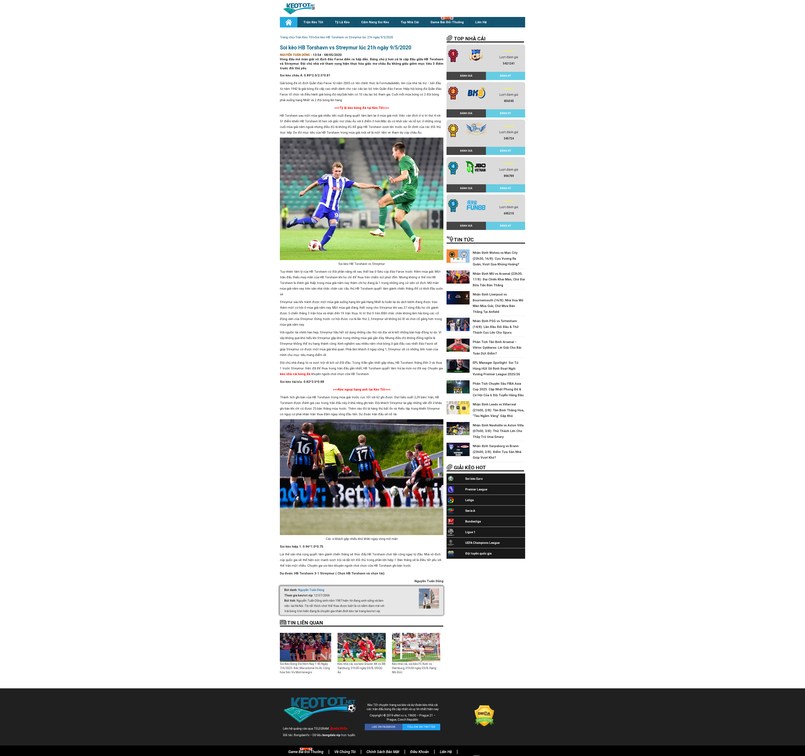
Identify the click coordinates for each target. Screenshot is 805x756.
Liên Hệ (481, 22)
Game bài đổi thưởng (447, 22)
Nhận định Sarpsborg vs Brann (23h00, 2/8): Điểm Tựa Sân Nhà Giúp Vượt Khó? (497, 451)
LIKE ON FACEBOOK (383, 726)
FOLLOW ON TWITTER (421, 726)
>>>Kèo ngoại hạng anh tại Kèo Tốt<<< (361, 389)
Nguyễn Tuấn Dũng (311, 590)
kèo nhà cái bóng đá (295, 374)
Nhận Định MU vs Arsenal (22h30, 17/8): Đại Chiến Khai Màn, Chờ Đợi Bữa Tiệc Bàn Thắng (499, 279)
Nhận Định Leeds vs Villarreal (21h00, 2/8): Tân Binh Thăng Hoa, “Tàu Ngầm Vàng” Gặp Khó (498, 410)
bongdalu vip (331, 735)
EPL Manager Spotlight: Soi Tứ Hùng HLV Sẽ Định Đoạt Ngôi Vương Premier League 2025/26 (496, 368)
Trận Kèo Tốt (313, 22)
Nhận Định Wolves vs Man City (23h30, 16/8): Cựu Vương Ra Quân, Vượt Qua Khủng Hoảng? (496, 258)
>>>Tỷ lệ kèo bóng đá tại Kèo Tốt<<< (361, 108)
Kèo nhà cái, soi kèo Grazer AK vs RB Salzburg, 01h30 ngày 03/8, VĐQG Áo (362, 668)
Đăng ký (505, 75)
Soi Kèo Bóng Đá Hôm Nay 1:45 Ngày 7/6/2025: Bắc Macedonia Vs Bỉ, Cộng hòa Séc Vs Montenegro (305, 668)
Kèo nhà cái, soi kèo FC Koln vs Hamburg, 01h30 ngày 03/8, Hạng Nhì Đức (414, 668)
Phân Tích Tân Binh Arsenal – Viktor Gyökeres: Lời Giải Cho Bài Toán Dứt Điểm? (497, 347)
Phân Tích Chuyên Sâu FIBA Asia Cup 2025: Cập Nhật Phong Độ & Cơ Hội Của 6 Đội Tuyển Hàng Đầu (498, 389)
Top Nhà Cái (410, 22)
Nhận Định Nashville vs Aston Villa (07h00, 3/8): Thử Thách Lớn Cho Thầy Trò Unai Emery (498, 431)
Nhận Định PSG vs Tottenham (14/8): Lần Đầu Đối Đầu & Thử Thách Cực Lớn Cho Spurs (496, 326)
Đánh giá (466, 75)
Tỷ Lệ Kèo (342, 22)
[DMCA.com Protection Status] (484, 715)
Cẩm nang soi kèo (375, 22)
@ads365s (338, 728)
